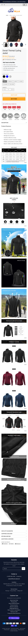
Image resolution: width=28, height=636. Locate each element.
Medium (10, 81)
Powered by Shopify (15, 628)
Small (4, 81)
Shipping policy (21, 629)
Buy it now (14, 99)
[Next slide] (26, 44)
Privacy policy (6, 629)
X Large (20, 81)
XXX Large (12, 84)
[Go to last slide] (2, 44)
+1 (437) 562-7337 (11, 576)
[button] (6, 44)
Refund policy (22, 628)
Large (15, 81)
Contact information (14, 630)
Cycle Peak (8, 628)
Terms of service (14, 629)
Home (7, 15)
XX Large (5, 84)
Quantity (5, 87)
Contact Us (18, 576)
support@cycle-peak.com (14, 578)
